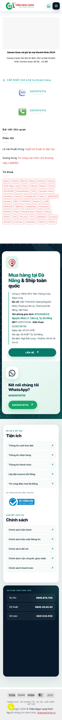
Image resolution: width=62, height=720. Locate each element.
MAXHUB (8, 206)
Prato (16, 211)
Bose (32, 181)
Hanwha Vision (46, 191)
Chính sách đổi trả (18, 548)
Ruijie (39, 211)
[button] (48, 6)
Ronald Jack (27, 211)
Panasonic (44, 206)
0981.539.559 (44, 616)
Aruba (15, 181)
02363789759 (19, 326)
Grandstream (22, 191)
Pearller (7, 211)
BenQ (24, 181)
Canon (51, 181)
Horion (18, 196)
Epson (43, 186)
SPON (6, 217)
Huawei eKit (30, 196)
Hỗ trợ (31, 704)
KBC (16, 201)
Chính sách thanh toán (21, 568)
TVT (32, 217)
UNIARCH (41, 217)
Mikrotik (19, 206)
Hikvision (8, 196)
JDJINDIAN (53, 196)
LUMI (45, 201)
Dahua (34, 186)
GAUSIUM (8, 191)
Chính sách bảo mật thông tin (24, 539)
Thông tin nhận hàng (20, 455)
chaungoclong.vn (46, 712)
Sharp (48, 211)
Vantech (7, 222)
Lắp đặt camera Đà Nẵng (22, 474)
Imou (42, 196)
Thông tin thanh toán (20, 464)
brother (41, 181)
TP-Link (23, 217)
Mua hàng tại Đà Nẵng (26, 277)
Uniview (53, 217)
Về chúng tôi (27, 702)
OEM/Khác (31, 206)
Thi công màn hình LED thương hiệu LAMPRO (28, 160)
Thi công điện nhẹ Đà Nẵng (23, 483)
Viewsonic (30, 222)
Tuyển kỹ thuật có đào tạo (40, 149)
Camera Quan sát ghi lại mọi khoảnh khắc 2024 (31, 52)
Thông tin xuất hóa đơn (21, 445)
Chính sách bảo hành (20, 529)
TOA (14, 217)
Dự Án (39, 702)
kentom (36, 201)
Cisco (25, 186)
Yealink (42, 222)
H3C (34, 191)
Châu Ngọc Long (11, 186)
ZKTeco (52, 222)
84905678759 (16, 395)
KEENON (25, 201)
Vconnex (18, 222)
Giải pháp (49, 702)
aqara (6, 181)
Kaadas (7, 201)
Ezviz (51, 186)
